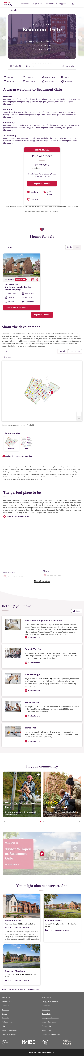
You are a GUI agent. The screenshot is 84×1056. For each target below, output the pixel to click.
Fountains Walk (13, 920)
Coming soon (75, 351)
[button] (49, 393)
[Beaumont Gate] (42, 853)
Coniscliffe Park (53, 920)
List (77, 247)
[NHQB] (45, 1042)
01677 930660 (42, 164)
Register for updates (42, 183)
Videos (32, 66)
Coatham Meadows (15, 971)
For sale (63, 351)
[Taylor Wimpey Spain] (5, 1042)
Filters (9, 247)
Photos (17, 66)
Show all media (68, 66)
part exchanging (45, 679)
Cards (69, 247)
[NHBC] (29, 1042)
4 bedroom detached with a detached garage (18, 288)
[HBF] (67, 1043)
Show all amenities (42, 581)
